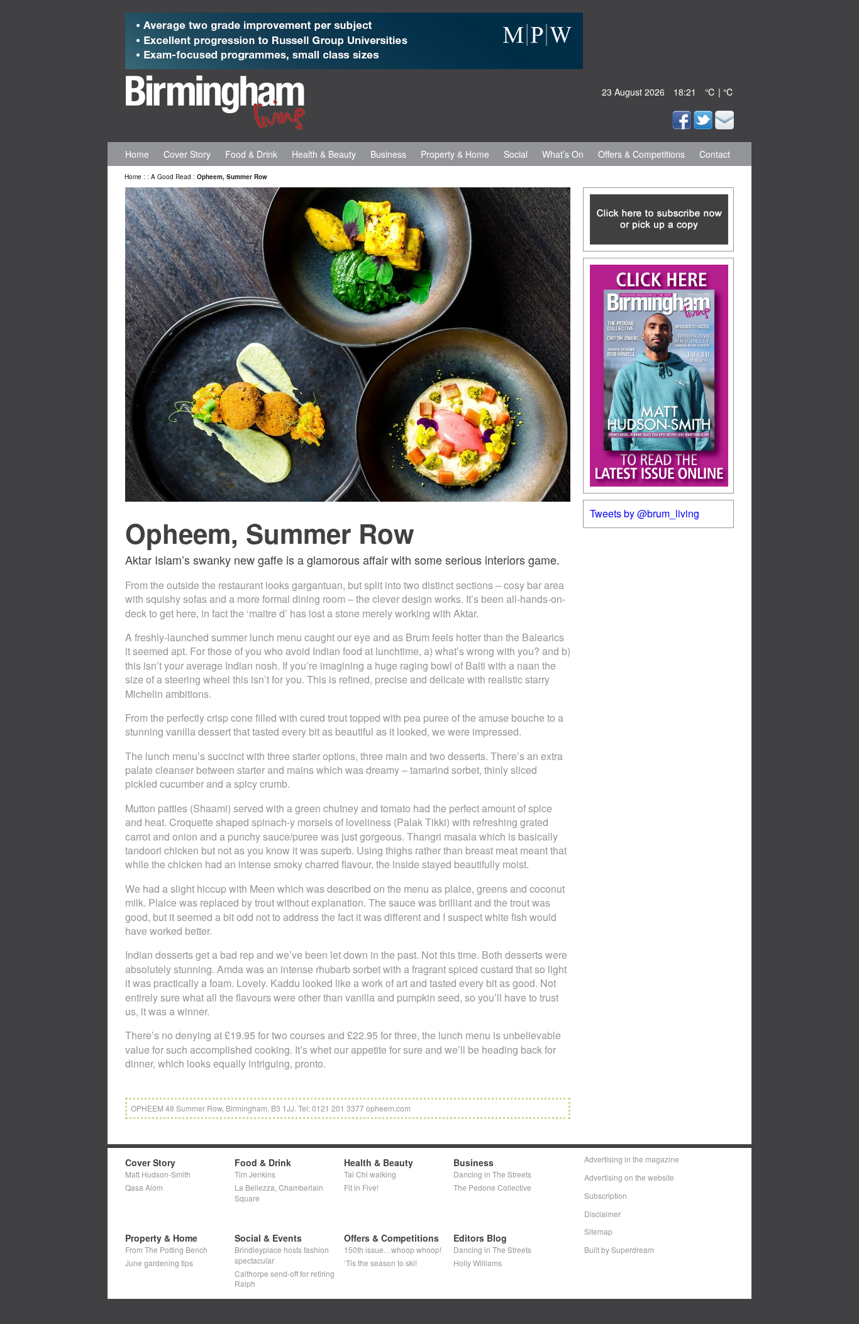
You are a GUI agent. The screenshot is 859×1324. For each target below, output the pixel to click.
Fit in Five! (361, 1187)
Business (388, 154)
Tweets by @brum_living (644, 513)
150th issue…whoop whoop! (392, 1249)
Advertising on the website (629, 1177)
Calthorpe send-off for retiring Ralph (285, 1278)
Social (516, 154)
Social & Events (268, 1238)
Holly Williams (477, 1262)
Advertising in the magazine (631, 1159)
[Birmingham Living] (215, 100)
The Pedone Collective (492, 1187)
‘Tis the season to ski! (380, 1262)
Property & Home (455, 154)
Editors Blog (480, 1238)
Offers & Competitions (641, 154)
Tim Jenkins (255, 1174)
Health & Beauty (324, 154)
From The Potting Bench (166, 1249)
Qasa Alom (144, 1187)
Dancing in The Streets (492, 1174)
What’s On (563, 154)
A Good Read (171, 176)
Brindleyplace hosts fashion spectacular (282, 1255)
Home (137, 154)
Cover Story (187, 154)
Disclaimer (602, 1213)
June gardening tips (159, 1262)
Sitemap (598, 1231)
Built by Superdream (619, 1249)
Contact (714, 154)
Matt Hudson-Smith (158, 1174)
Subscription (605, 1195)
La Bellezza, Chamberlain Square (279, 1192)
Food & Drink (251, 154)
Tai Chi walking (370, 1174)
